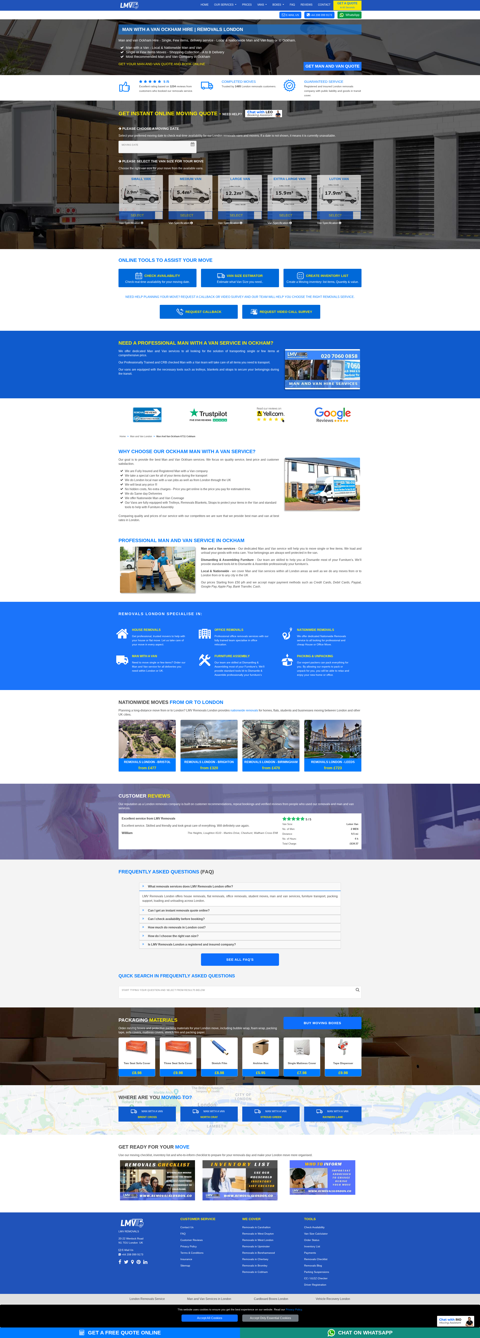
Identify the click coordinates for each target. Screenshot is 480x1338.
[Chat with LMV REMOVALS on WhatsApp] (333, 1332)
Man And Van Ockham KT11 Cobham (175, 436)
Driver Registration (315, 1284)
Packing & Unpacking (315, 656)
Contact (324, 4)
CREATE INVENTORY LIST (322, 278)
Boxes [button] (277, 4)
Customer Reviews (191, 1240)
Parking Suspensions (316, 1271)
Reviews (306, 4)
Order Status (311, 1240)
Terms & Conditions (191, 1252)
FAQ (183, 1233)
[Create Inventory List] (240, 1180)
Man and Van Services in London (209, 1298)
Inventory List (312, 1246)
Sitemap (185, 1265)
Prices (247, 4)
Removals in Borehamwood (258, 1252)
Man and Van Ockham (177, 459)
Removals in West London (257, 1240)
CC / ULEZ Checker (316, 1278)
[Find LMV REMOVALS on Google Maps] (132, 1262)
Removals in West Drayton (258, 1233)
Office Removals (228, 629)
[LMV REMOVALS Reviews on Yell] (270, 414)
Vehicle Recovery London (333, 1298)
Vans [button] (261, 4)
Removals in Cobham (255, 1271)
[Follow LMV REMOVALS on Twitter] (126, 1262)
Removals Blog (313, 1265)
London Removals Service (147, 1298)
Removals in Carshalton (256, 1227)
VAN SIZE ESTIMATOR (240, 278)
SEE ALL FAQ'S (240, 959)
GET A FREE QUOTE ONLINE (123, 1333)
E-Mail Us (127, 1249)
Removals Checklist (315, 1259)
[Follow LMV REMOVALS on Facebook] (119, 1262)
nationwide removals (244, 710)
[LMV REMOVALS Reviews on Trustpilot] (209, 414)
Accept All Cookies (209, 1318)
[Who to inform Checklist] (322, 1177)
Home (204, 4)
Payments (310, 1252)
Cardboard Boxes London (271, 1298)
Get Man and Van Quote (332, 66)
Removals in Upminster (256, 1246)
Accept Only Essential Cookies (270, 1318)
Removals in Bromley (254, 1265)
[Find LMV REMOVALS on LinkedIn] (145, 1262)
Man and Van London (141, 436)
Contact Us (187, 1227)
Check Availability (314, 1227)
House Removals (146, 629)
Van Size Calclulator (316, 1233)
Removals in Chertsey (255, 1259)
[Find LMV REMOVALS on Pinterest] (138, 1262)
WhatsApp (352, 15)
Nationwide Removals (315, 629)
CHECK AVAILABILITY (157, 278)
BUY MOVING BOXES (322, 1023)
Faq (292, 4)
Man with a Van (144, 656)
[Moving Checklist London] (157, 1180)
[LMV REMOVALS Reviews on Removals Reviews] (147, 414)
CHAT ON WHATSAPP (365, 1333)
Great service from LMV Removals (146, 818)
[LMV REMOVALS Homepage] (129, 5)
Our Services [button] (224, 4)
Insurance (186, 1259)
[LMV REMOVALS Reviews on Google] (333, 414)
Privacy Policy (294, 1309)
